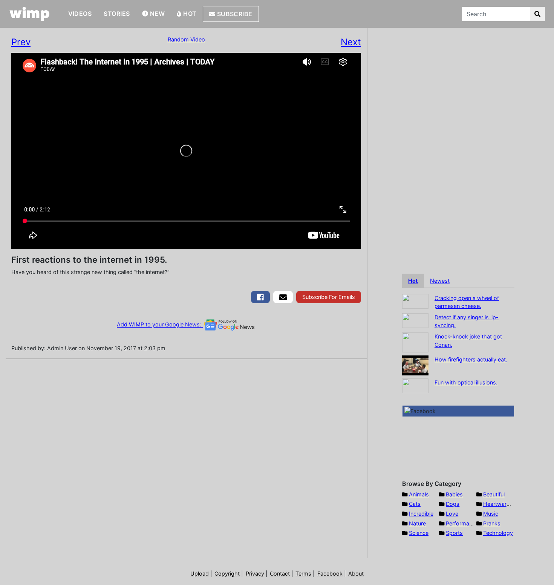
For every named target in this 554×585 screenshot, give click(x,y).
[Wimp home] (29, 13)
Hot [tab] (413, 280)
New (156, 13)
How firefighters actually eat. (471, 359)
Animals (419, 494)
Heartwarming (501, 504)
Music (490, 513)
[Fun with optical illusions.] (415, 385)
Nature (417, 523)
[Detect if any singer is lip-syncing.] (415, 320)
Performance (462, 523)
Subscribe (234, 14)
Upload (199, 573)
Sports (454, 533)
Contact (280, 573)
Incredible (421, 513)
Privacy (255, 573)
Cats (415, 504)
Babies (454, 494)
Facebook (330, 573)
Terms (303, 573)
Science (419, 533)
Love (452, 513)
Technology (498, 533)
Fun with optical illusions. (466, 382)
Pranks (491, 523)
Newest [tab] (440, 280)
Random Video (186, 39)
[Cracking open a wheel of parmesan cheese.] (415, 300)
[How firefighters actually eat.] (415, 364)
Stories (117, 13)
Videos (80, 13)
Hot (189, 13)
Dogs (452, 504)
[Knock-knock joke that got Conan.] (415, 341)
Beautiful (494, 494)
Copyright (227, 573)
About (356, 573)
